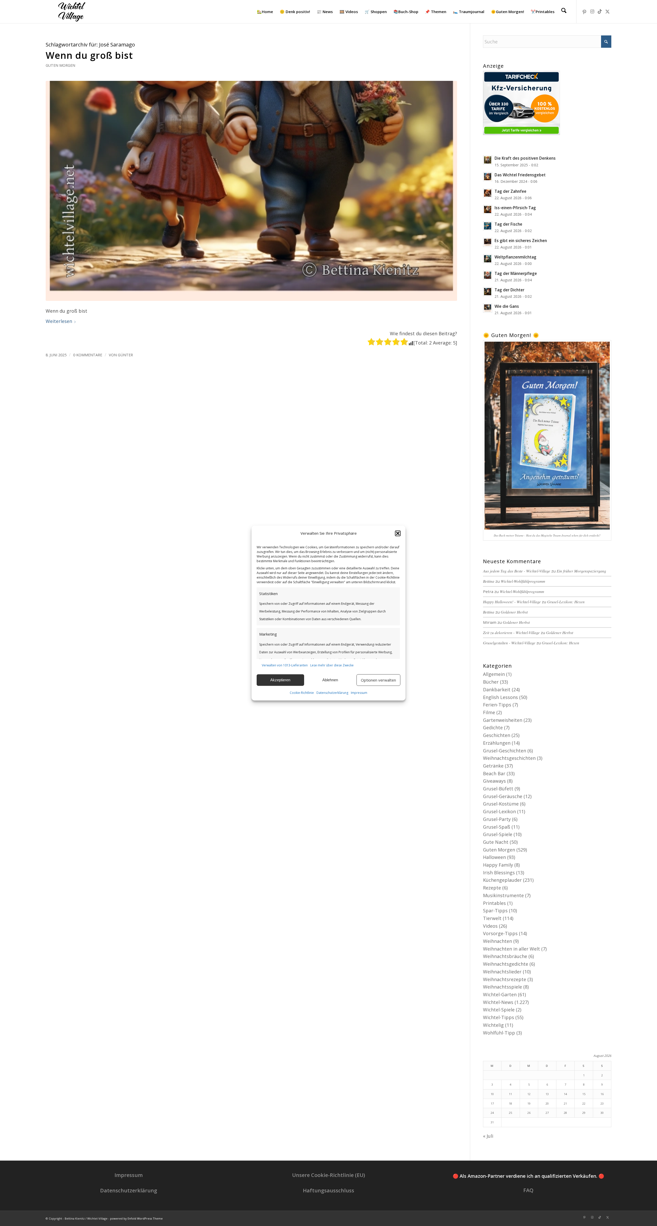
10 (492, 1094)
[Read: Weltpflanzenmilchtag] (487, 258)
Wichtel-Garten (500, 994)
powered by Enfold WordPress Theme (136, 1218)
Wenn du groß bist (89, 55)
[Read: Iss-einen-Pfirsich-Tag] (487, 209)
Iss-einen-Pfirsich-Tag (515, 207)
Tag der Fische (508, 224)
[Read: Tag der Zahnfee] (487, 193)
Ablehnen (330, 680)
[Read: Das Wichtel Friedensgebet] (487, 176)
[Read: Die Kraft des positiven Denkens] (487, 160)
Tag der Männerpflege (516, 273)
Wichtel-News (498, 1002)
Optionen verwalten (378, 680)
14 (565, 1094)
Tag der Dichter (509, 289)
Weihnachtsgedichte (505, 964)
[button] (397, 533)
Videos (490, 926)
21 (565, 1103)
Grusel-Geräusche (502, 796)
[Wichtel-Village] (71, 11)
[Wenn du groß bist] (251, 191)
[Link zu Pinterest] (584, 11)
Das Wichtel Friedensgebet (520, 174)
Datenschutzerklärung (332, 693)
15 (583, 1094)
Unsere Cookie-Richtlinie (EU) (328, 1175)
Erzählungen (496, 743)
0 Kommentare (87, 354)
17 (492, 1103)
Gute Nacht (495, 842)
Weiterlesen (59, 321)
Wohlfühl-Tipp (499, 1033)
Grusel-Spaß (496, 827)
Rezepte (492, 888)
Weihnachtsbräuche (505, 956)
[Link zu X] (607, 11)
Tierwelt (492, 918)
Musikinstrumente (503, 895)
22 (583, 1103)
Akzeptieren (280, 680)
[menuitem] (265, 11)
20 (547, 1103)
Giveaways (494, 781)
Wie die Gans (507, 306)
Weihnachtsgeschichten (509, 758)
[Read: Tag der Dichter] (487, 291)
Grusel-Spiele (497, 834)
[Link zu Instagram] (592, 11)
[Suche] (564, 11)
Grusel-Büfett (498, 789)
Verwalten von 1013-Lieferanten (285, 665)
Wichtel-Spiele (499, 1010)
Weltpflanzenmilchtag (515, 257)
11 (510, 1094)
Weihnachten (497, 941)
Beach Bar (494, 773)
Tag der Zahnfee (510, 191)
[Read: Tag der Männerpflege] (487, 275)
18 (510, 1103)
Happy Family (498, 865)
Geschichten (496, 735)
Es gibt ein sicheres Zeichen (521, 240)
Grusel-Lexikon (499, 811)
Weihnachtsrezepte (504, 979)
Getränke (493, 766)
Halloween (494, 857)
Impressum (359, 693)
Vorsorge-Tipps (500, 933)
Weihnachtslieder (502, 972)
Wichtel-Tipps (498, 1017)
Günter (125, 354)
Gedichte (493, 727)
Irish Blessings (499, 872)
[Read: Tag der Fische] (487, 226)
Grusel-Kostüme (501, 804)
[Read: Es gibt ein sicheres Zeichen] (487, 242)
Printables (494, 903)
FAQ (528, 1190)
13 (547, 1094)
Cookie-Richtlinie (302, 693)
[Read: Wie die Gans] (487, 308)
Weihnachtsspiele (502, 987)
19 (528, 1103)
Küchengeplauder (502, 880)
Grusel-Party (497, 819)
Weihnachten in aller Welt (511, 949)
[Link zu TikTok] (600, 11)
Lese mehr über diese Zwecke (332, 665)
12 (528, 1094)
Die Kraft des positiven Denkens (525, 158)
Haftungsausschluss (328, 1190)
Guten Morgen (60, 65)
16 (602, 1094)
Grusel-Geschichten (504, 751)
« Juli (488, 1136)
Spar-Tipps (495, 910)
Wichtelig (493, 1025)
